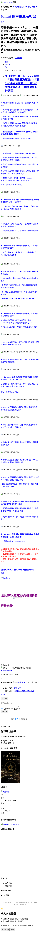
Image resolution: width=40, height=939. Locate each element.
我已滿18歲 (5, 930)
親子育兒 (17, 688)
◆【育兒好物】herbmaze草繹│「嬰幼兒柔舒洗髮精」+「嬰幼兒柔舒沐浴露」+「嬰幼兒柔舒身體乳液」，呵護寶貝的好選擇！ (22, 83)
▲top (3, 694)
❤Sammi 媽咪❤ (6, 670)
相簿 (7, 62)
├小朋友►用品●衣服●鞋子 (24, 691)
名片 (7, 67)
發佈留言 (4, 711)
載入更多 (4, 698)
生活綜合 (18, 58)
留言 (25, 682)
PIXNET (10, 902)
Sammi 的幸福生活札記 (18, 16)
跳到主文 (4, 22)
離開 (12, 930)
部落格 (7, 64)
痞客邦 (20, 682)
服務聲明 (23, 904)
